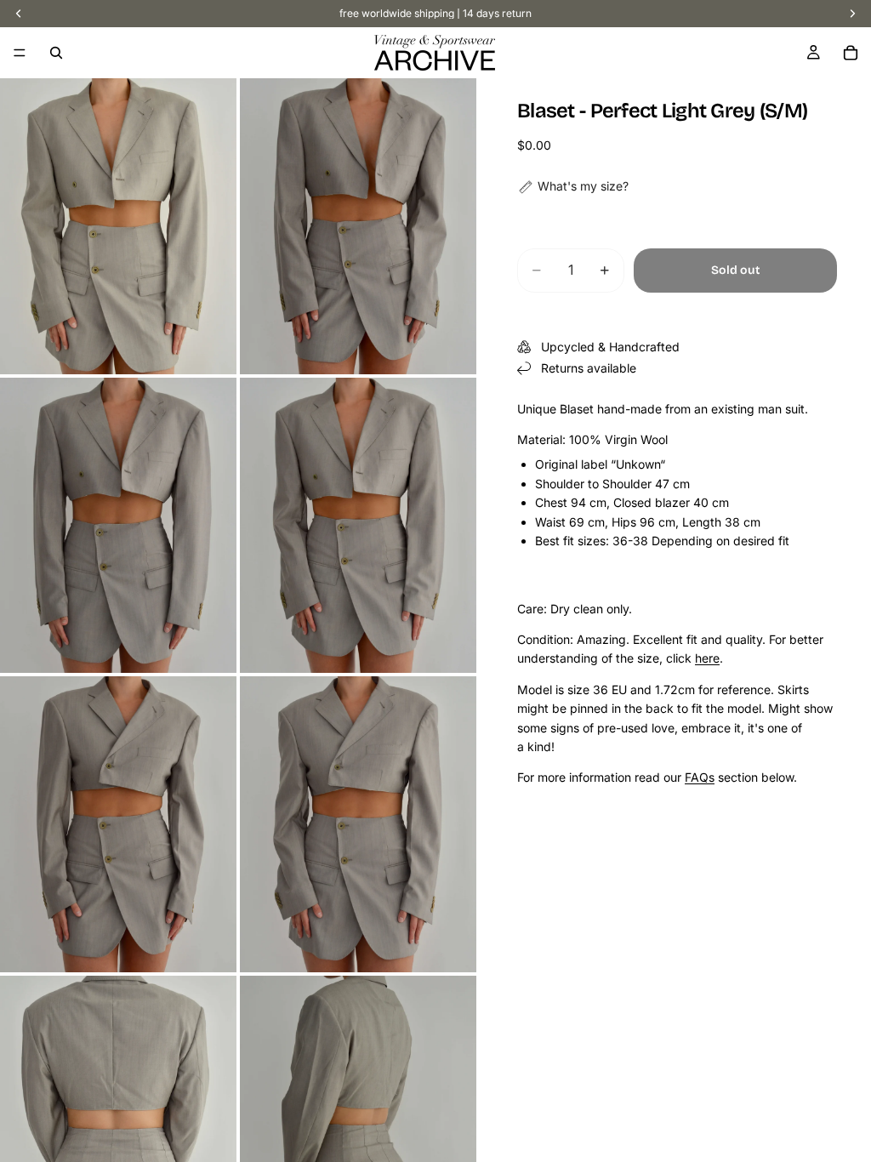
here (707, 658)
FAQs (699, 777)
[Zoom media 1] (118, 226)
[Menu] (19, 52)
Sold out (735, 270)
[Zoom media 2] (358, 226)
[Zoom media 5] (118, 824)
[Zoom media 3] (118, 526)
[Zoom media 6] (358, 824)
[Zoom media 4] (358, 526)
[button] (573, 186)
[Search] (56, 52)
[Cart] (850, 52)
